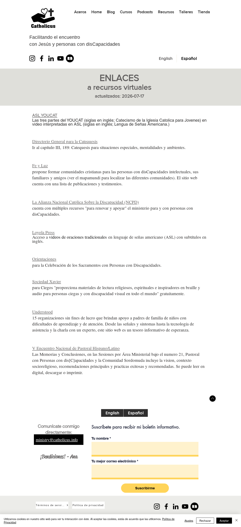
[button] (126, 11)
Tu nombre (100, 438)
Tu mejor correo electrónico (114, 461)
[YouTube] (60, 58)
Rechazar (205, 520)
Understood (42, 312)
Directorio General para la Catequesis (65, 141)
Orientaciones (44, 259)
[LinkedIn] (51, 58)
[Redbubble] (70, 58)
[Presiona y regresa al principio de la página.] (213, 399)
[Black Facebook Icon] (42, 58)
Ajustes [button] (189, 520)
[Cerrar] (236, 520)
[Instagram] (32, 58)
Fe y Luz (40, 165)
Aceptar (224, 520)
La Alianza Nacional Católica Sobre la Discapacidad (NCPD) (85, 202)
